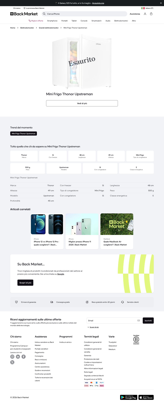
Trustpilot (112, 342)
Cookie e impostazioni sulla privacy (93, 363)
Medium (112, 349)
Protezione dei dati (91, 359)
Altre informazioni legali (93, 368)
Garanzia (87, 355)
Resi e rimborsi (41, 359)
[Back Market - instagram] (12, 357)
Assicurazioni (40, 363)
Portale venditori (41, 349)
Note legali (88, 372)
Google (60, 274)
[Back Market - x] (12, 362)
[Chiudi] (161, 3)
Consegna (39, 356)
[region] (82, 232)
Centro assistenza (42, 367)
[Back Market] (24, 13)
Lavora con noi (16, 352)
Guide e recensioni (42, 370)
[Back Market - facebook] (24, 357)
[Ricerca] (44, 14)
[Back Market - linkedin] (18, 357)
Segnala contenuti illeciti (94, 375)
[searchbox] (86, 13)
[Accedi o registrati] (145, 13)
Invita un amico (65, 342)
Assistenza (135, 14)
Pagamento (39, 352)
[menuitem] (52, 21)
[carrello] (151, 13)
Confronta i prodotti (43, 374)
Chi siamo (14, 342)
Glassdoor (113, 346)
